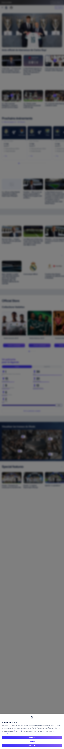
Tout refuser (32, 745)
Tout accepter (32, 737)
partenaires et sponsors (19, 730)
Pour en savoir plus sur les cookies (9, 733)
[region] (32, 731)
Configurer (32, 741)
